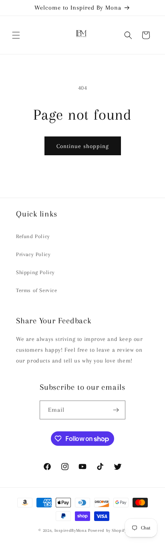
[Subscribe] (116, 410)
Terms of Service (36, 290)
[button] (16, 35)
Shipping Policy (35, 272)
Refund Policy (33, 236)
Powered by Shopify (107, 530)
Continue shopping (82, 146)
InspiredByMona (70, 530)
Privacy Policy (33, 254)
